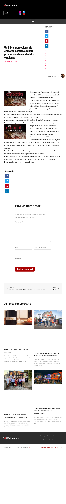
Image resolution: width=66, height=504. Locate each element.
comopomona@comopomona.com (50, 447)
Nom (17, 248)
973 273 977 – (34, 447)
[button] (33, 21)
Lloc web (18, 258)
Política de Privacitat (48, 440)
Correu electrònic (40, 248)
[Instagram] (20, 12)
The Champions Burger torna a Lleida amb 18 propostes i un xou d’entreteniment (47, 410)
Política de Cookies (52, 436)
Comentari (19, 222)
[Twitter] (24, 12)
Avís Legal (42, 436)
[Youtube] (24, 14)
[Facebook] (20, 14)
